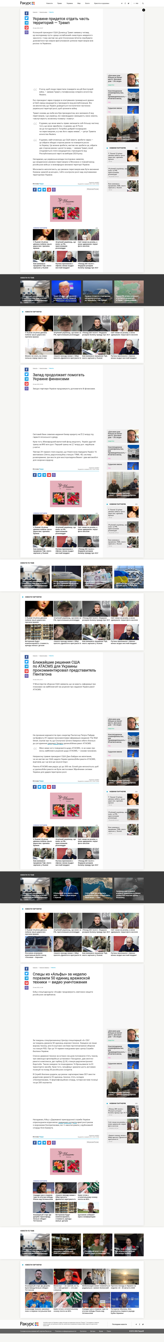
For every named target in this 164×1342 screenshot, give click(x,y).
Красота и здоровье (101, 3)
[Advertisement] (65, 66)
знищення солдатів (67, 1122)
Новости (49, 3)
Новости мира (43, 12)
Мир (78, 3)
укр (134, 3)
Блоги (87, 3)
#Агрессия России (93, 189)
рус (137, 3)
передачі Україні (55, 743)
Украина (70, 3)
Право (59, 3)
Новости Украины (44, 967)
